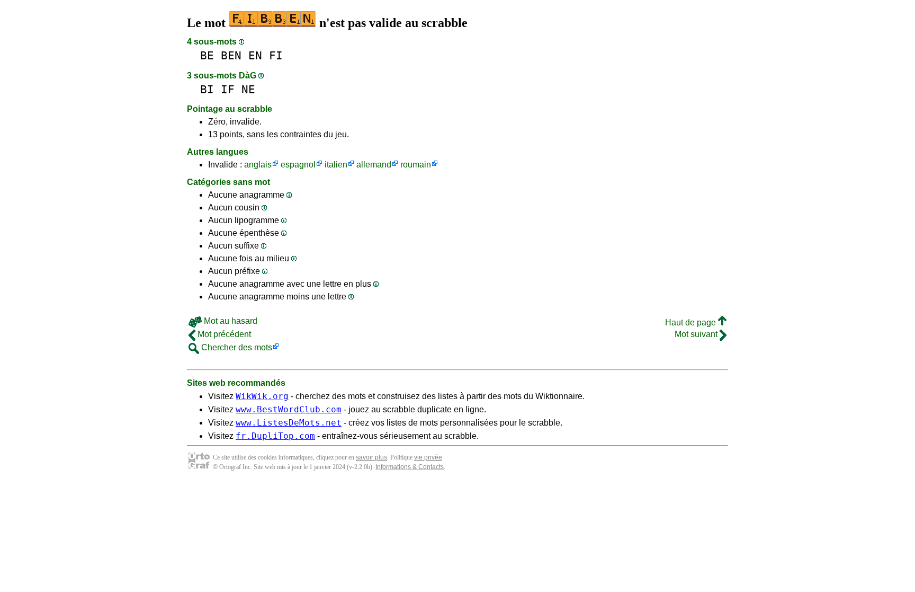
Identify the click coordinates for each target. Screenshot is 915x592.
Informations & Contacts (409, 467)
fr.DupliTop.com (275, 436)
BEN (231, 55)
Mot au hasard (229, 320)
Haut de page (691, 322)
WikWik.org (262, 396)
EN (255, 55)
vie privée (428, 457)
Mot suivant (697, 334)
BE (207, 55)
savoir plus (371, 457)
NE (248, 89)
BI (207, 89)
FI (276, 55)
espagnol (298, 164)
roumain (415, 164)
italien (336, 164)
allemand (373, 164)
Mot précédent (223, 334)
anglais (258, 164)
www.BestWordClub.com (289, 409)
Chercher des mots (235, 347)
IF (228, 89)
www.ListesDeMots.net (289, 423)
